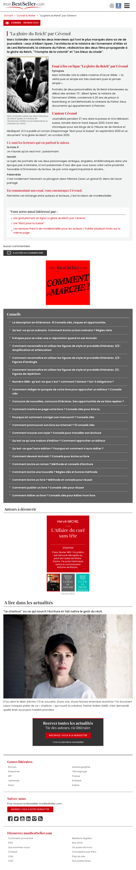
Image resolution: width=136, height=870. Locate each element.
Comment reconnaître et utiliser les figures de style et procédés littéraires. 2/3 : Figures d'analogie (66, 360)
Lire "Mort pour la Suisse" (28, 223)
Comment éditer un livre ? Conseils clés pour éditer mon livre (53, 495)
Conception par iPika (84, 851)
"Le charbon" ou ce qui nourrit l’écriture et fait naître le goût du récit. (53, 611)
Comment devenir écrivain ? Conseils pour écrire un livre (50, 456)
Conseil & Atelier (26, 15)
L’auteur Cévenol (64, 113)
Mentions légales (82, 838)
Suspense (14, 771)
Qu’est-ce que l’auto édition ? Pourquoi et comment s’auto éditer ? (58, 448)
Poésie (76, 776)
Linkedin (28, 818)
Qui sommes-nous (19, 847)
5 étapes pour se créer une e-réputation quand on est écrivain (54, 338)
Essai (11, 785)
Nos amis (77, 842)
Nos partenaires (81, 861)
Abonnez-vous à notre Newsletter (30, 809)
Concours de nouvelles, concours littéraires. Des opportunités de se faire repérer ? (68, 401)
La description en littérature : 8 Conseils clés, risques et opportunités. (59, 322)
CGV (10, 861)
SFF (10, 776)
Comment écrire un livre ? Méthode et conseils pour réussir (52, 480)
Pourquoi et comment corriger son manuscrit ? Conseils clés (53, 417)
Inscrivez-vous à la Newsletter (68, 735)
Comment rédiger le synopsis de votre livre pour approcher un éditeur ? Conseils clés (67, 391)
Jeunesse (13, 780)
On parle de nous (82, 847)
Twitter (16, 818)
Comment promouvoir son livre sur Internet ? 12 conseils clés (53, 425)
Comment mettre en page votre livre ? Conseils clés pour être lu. (56, 409)
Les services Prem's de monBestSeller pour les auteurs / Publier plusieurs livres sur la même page (66, 230)
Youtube (22, 818)
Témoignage (79, 771)
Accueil (8, 15)
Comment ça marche (20, 838)
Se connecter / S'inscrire (112, 6)
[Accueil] (23, 6)
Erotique (76, 780)
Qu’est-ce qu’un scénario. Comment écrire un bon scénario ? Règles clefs (62, 330)
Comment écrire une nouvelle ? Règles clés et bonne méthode (54, 472)
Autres (76, 785)
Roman (12, 767)
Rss (40, 818)
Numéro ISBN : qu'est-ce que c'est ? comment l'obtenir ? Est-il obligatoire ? (63, 381)
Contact (12, 851)
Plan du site (78, 856)
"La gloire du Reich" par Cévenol (57, 15)
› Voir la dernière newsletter (68, 742)
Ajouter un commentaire (28, 253)
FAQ (10, 842)
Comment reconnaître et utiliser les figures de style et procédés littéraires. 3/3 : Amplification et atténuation (66, 348)
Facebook (10, 818)
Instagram (34, 818)
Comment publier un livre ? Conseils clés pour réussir (48, 487)
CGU (10, 856)
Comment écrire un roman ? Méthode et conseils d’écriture (52, 464)
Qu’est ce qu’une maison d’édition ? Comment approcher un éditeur (58, 440)
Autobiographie (81, 767)
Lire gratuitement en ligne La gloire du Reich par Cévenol (49, 218)
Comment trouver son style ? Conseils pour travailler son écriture (56, 433)
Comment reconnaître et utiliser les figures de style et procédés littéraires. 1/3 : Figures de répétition (66, 372)
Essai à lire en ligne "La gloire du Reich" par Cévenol (90, 66)
